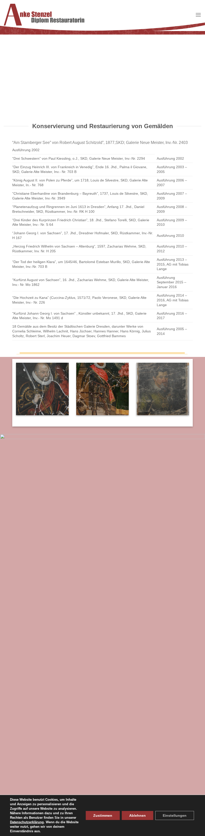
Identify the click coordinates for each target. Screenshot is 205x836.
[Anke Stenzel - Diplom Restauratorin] (44, 15)
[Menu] (198, 15)
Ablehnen (137, 815)
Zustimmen (102, 815)
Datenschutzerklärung (27, 822)
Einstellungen (174, 815)
